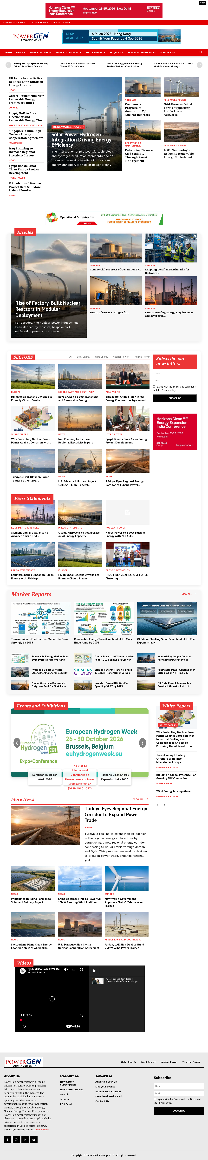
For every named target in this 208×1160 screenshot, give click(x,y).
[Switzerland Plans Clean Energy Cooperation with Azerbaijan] (33, 924)
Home (8, 52)
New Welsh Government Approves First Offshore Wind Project (124, 902)
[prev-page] (8, 65)
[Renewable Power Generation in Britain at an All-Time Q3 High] (146, 672)
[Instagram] (16, 1139)
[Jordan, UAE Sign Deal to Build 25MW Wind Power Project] (127, 924)
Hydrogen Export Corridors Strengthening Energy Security (49, 671)
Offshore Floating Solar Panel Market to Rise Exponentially (166, 640)
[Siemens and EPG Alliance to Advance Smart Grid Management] (33, 512)
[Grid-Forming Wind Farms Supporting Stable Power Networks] (181, 86)
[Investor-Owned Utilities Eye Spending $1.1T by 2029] (83, 685)
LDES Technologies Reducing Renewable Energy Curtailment (179, 153)
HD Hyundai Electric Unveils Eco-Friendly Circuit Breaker (32, 398)
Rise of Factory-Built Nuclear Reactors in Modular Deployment (47, 309)
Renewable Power (14, 22)
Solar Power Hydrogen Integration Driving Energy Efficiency (81, 139)
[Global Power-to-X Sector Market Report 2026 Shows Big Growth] (83, 658)
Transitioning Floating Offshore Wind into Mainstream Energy (170, 758)
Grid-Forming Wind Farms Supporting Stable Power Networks (178, 109)
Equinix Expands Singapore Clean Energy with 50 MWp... (32, 576)
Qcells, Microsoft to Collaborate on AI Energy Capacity (79, 534)
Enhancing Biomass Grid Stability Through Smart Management (139, 155)
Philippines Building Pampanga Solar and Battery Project (31, 900)
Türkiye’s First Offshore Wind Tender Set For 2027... (30, 478)
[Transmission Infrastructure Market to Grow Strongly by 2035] (41, 618)
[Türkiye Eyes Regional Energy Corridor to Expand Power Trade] (128, 461)
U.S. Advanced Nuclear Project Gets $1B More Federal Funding (25, 186)
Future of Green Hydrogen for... (109, 312)
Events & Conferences (142, 52)
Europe (13, 107)
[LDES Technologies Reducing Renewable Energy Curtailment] (181, 132)
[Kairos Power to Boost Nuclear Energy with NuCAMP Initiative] (128, 512)
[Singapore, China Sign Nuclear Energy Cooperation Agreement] (128, 376)
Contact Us (167, 52)
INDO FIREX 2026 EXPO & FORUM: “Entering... (127, 576)
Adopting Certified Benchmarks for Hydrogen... (167, 271)
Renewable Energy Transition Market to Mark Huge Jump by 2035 (103, 640)
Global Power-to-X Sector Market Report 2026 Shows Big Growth (114, 658)
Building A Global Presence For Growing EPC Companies (176, 776)
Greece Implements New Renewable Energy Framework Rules (26, 99)
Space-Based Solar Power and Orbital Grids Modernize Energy (173, 65)
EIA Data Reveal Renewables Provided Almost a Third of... (174, 684)
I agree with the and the (174, 388)
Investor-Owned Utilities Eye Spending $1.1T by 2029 (111, 684)
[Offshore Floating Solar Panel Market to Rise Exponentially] (167, 618)
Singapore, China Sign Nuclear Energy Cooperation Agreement (26, 134)
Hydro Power (17, 177)
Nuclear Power (38, 22)
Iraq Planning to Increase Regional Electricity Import (22, 151)
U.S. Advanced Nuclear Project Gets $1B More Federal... (77, 483)
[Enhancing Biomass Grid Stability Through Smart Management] (142, 130)
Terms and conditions (184, 386)
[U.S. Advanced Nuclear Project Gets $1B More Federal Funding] (80, 461)
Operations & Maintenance (133, 144)
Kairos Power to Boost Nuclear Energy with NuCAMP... (125, 534)
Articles (130, 100)
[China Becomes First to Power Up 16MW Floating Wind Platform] (80, 878)
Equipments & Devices (25, 527)
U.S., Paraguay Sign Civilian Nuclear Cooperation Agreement (78, 946)
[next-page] (199, 65)
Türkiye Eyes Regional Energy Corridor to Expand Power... (125, 483)
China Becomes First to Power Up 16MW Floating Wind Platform (79, 900)
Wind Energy (101, 356)
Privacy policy (169, 390)
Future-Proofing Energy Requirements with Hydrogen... (169, 314)
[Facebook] (7, 1139)
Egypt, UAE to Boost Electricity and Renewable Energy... (78, 398)
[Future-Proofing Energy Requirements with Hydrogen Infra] (171, 290)
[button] (201, 52)
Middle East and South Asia (25, 125)
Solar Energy (83, 356)
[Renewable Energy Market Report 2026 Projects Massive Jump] (20, 658)
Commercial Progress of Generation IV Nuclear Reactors (137, 109)
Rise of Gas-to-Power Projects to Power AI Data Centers (77, 65)
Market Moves (39, 52)
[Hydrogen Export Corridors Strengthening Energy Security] (20, 672)
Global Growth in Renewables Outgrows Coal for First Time (49, 684)
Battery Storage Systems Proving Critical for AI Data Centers (31, 65)
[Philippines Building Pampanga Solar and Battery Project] (33, 878)
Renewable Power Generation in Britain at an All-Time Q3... (176, 671)
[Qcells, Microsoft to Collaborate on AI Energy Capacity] (80, 512)
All (70, 356)
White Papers (94, 52)
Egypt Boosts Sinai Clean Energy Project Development (24, 169)
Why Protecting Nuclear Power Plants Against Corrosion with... (31, 440)
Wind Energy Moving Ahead (173, 791)
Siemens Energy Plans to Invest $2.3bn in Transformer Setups (113, 671)
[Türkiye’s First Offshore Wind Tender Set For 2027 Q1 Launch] (33, 461)
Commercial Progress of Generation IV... (115, 269)
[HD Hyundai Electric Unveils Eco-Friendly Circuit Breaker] (33, 376)
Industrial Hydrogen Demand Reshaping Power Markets (174, 658)
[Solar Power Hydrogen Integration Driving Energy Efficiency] (84, 124)
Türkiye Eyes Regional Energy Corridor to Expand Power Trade (116, 814)
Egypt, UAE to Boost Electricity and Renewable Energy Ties (25, 116)
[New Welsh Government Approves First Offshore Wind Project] (127, 878)
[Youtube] (34, 1139)
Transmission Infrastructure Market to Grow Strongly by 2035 (39, 640)
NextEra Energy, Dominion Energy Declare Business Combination (124, 65)
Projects (115, 52)
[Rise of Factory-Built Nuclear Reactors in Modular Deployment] (49, 286)
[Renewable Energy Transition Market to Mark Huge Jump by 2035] (104, 618)
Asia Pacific (15, 142)
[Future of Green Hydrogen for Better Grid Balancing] (116, 290)
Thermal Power (61, 22)
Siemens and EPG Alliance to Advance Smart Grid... (29, 534)
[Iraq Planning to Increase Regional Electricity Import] (80, 418)
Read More (42, 1129)
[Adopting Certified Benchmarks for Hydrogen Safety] (171, 248)
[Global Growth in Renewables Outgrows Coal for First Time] (20, 685)
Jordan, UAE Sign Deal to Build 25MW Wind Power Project (124, 946)
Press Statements (66, 52)
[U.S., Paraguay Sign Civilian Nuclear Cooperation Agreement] (80, 924)
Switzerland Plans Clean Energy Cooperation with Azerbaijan (31, 946)
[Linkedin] (25, 1139)
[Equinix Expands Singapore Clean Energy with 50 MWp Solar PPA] (33, 554)
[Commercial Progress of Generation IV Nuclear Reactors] (142, 86)
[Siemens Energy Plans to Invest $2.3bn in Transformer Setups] (83, 672)
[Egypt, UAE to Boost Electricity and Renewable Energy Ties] (80, 376)
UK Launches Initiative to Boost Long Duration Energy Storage (26, 81)
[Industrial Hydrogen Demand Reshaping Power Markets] (146, 658)
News (19, 52)
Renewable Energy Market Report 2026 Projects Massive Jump (51, 658)
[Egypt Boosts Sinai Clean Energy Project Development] (128, 418)
